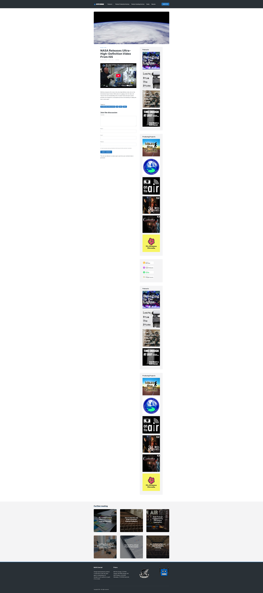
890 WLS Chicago (117, 571)
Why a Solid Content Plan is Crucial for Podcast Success (105, 519)
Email (101, 135)
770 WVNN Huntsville (124, 577)
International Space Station (108, 106)
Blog (103, 47)
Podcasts (110, 4)
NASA (121, 106)
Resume (153, 4)
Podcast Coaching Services (137, 4)
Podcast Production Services (122, 4)
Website (102, 141)
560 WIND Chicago (122, 573)
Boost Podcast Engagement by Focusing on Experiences (158, 519)
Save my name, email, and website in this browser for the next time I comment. (117, 148)
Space (124, 106)
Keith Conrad (104, 59)
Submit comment (106, 152)
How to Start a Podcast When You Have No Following (158, 546)
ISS (117, 106)
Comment (102, 114)
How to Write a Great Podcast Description (131, 546)
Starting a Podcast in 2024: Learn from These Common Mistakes (105, 546)
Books (148, 4)
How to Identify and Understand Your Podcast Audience (131, 519)
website (123, 94)
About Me (165, 4)
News (105, 47)
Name (101, 128)
